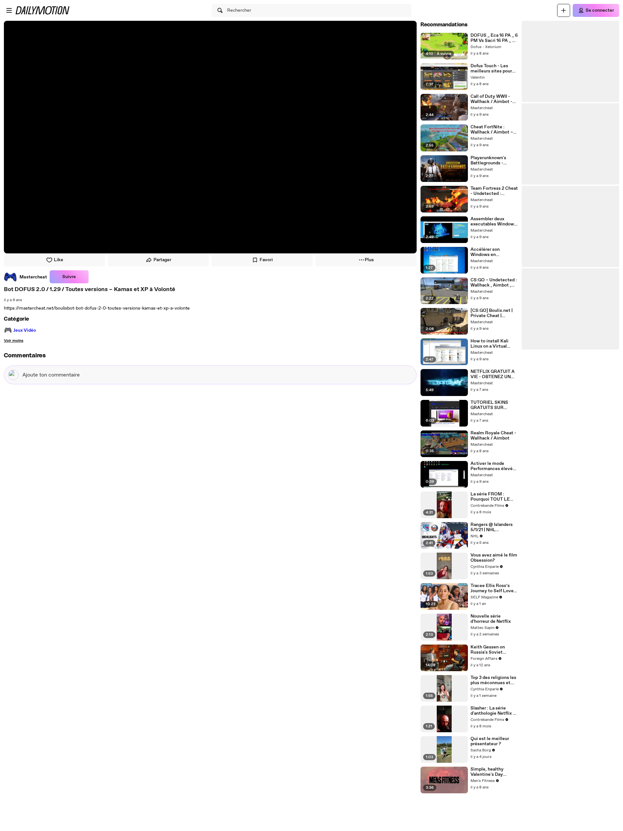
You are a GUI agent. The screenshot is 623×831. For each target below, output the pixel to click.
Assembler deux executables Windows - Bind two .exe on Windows (493, 221)
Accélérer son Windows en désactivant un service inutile (486, 252)
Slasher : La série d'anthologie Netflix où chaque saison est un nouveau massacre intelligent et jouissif (494, 711)
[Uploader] (563, 10)
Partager (162, 260)
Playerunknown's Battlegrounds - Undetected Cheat (489, 160)
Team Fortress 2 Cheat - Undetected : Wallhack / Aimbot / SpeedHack (494, 191)
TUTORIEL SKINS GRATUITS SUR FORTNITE (489, 405)
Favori (266, 260)
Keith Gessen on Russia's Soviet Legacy (487, 650)
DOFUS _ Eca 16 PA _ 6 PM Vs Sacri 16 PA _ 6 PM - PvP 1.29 (494, 38)
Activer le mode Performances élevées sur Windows (494, 466)
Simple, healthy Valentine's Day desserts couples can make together (492, 772)
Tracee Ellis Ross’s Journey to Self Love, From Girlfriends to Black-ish (492, 588)
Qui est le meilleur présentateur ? (489, 741)
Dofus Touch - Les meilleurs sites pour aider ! (491, 68)
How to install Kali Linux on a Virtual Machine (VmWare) (490, 344)
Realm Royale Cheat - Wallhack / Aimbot (493, 435)
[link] (25, 276)
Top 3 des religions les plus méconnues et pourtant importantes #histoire (493, 680)
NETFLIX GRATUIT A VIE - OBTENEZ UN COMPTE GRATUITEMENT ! (492, 374)
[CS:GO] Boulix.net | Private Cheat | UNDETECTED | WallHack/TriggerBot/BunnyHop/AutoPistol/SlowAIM (493, 313)
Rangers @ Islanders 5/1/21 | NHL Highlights (491, 527)
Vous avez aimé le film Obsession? (493, 558)
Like (58, 260)
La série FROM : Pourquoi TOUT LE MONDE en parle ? (490, 497)
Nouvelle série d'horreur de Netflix (490, 619)
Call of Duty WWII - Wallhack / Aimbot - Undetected (491, 99)
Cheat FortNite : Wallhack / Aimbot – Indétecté (491, 129)
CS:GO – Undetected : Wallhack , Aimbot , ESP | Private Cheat (493, 282)
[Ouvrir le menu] (9, 10)
